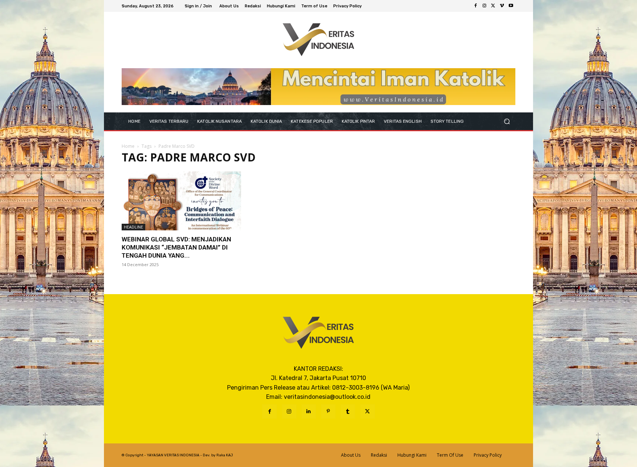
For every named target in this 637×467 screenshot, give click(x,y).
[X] (493, 5)
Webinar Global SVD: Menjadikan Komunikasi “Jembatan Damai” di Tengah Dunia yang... (176, 247)
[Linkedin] (309, 411)
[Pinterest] (328, 411)
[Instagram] (484, 5)
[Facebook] (475, 5)
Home (128, 146)
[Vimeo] (502, 5)
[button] (506, 121)
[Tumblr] (348, 411)
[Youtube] (511, 5)
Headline (133, 227)
